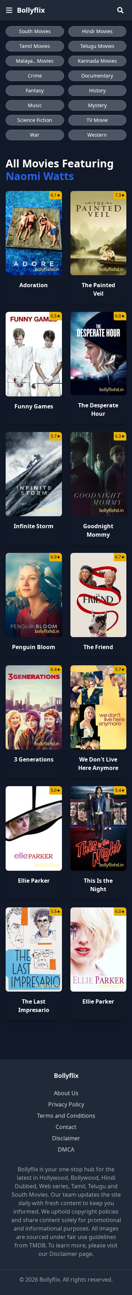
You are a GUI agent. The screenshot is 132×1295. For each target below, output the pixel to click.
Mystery (97, 105)
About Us (66, 1093)
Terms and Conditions (66, 1116)
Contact (66, 1127)
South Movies (35, 31)
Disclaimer (66, 1138)
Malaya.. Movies (35, 60)
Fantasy (35, 90)
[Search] (120, 10)
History (97, 90)
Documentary (97, 75)
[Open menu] (9, 10)
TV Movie (97, 120)
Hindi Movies (97, 31)
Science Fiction (34, 120)
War (34, 134)
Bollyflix (31, 10)
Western (97, 134)
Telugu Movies (97, 46)
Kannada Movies (97, 60)
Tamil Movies (34, 46)
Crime (35, 75)
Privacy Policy (66, 1104)
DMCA (66, 1149)
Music (35, 105)
